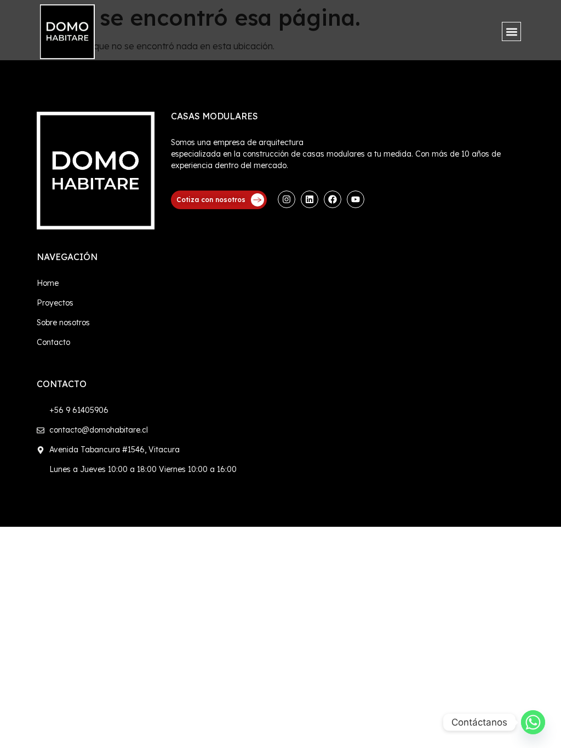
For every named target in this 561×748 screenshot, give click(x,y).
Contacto (53, 342)
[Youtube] (355, 199)
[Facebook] (332, 199)
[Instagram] (286, 199)
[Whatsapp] (533, 722)
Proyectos (55, 303)
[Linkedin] (309, 199)
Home (48, 283)
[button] (511, 31)
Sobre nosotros (63, 322)
